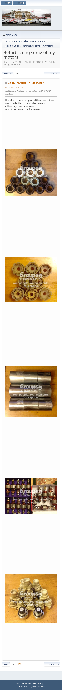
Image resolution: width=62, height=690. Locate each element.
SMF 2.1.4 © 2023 (24, 687)
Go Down (7, 73)
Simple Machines (39, 687)
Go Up (6, 664)
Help (18, 683)
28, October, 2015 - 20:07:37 (16, 87)
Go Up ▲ (42, 683)
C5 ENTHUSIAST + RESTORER (26, 82)
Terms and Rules (29, 683)
